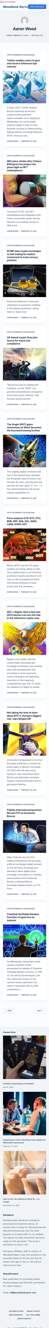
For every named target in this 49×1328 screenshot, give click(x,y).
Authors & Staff (16, 1311)
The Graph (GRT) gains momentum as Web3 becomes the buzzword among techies (24, 427)
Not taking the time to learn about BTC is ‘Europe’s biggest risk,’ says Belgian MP (24, 715)
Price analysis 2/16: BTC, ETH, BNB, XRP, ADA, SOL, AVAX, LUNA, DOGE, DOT (24, 521)
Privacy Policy (33, 1311)
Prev (10, 1011)
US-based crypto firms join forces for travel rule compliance (22, 340)
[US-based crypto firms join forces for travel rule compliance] (24, 364)
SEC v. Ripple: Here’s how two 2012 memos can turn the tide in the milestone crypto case (24, 615)
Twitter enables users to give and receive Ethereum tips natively (23, 63)
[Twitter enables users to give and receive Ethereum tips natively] (24, 87)
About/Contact (16, 1315)
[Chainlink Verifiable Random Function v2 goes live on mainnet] (24, 941)
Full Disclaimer (33, 1315)
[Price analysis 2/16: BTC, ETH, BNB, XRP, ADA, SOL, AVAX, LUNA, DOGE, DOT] (24, 545)
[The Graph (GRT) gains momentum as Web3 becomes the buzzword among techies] (24, 451)
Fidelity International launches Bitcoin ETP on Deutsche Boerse (24, 813)
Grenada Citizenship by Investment (18, 1083)
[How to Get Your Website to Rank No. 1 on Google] (24, 1172)
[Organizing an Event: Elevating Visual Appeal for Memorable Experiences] (24, 1113)
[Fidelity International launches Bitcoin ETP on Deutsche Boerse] (24, 836)
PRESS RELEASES (37, 7)
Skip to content (7, 1)
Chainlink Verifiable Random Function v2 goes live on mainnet (23, 917)
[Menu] (25, 7)
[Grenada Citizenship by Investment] (24, 1057)
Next (39, 1011)
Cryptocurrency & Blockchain (20, 55)
